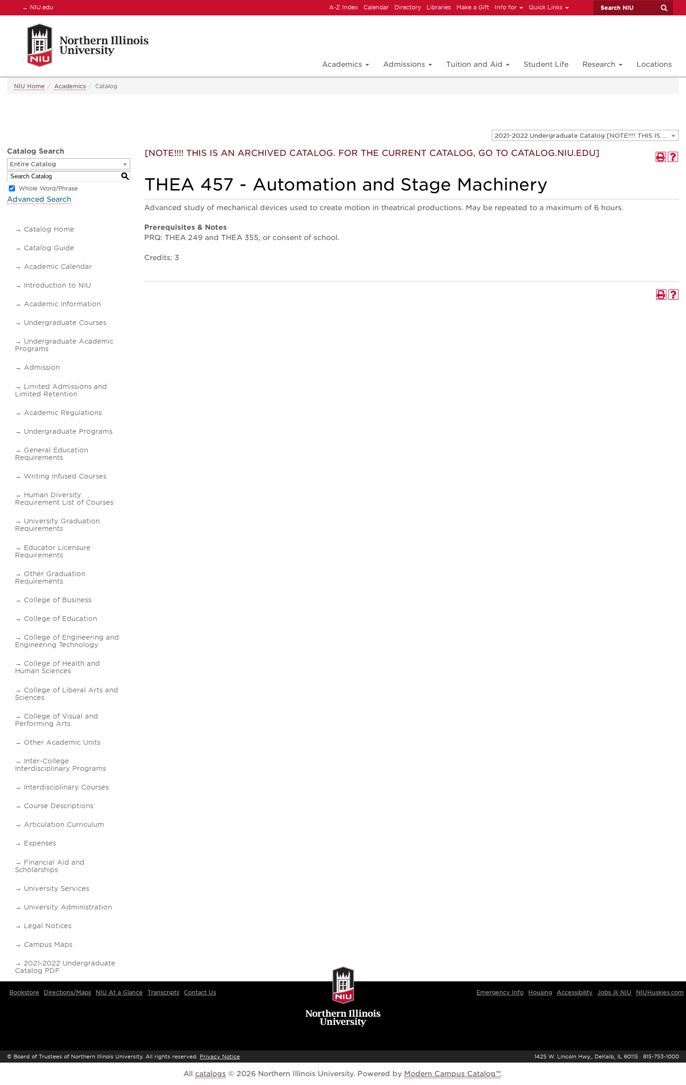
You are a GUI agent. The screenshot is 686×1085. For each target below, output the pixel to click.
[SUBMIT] (663, 8)
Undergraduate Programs (68, 431)
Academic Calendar (58, 266)
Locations (654, 64)
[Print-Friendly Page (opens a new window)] (661, 157)
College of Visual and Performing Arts (56, 719)
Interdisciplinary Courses (66, 787)
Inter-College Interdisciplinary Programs (60, 764)
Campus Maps (48, 944)
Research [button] (600, 64)
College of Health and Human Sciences (57, 667)
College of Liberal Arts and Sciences (66, 693)
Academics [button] (343, 64)
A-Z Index (343, 7)
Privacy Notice (220, 1056)
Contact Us (200, 992)
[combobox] (585, 135)
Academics (70, 86)
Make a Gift (472, 7)
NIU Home (29, 86)
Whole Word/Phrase (48, 188)
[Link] (77, 47)
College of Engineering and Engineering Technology (67, 641)
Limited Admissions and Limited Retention (61, 390)
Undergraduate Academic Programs (64, 345)
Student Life (546, 64)
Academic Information (62, 304)
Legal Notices (47, 926)
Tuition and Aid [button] (475, 64)
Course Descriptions (58, 806)
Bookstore (24, 992)
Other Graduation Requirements (50, 577)
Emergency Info (500, 992)
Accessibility (575, 992)
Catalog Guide (49, 248)
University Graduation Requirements (57, 524)
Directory (407, 7)
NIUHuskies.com (660, 992)
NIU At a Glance (119, 992)
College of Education (60, 618)
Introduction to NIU (57, 285)
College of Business (57, 600)
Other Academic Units (62, 742)
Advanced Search (39, 199)
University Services (56, 888)
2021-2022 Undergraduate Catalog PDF (65, 966)
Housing (540, 992)
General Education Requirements (51, 453)
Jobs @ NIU (614, 992)
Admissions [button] (405, 64)
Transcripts (163, 992)
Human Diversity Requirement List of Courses (64, 498)
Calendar (376, 7)
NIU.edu (36, 7)
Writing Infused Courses (65, 476)
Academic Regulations (63, 412)
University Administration (68, 907)
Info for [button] (506, 7)
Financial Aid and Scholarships (49, 866)
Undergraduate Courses (65, 322)
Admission (42, 367)
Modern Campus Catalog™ (452, 1074)
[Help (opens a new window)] (673, 157)
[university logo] (343, 997)
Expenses (40, 843)
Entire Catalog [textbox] (33, 164)
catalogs (210, 1074)
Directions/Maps (67, 992)
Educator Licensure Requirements (53, 551)
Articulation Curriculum (64, 824)
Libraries (439, 7)
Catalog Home (49, 229)
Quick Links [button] (546, 7)
